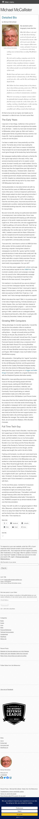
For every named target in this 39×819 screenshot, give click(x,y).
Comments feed (4, 745)
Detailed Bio (9, 17)
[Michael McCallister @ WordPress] (10, 777)
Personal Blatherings (5, 630)
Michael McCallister (16, 9)
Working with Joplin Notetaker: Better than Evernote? (14, 653)
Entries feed (3, 743)
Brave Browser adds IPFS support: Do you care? (13, 796)
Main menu (9, 2)
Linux (1, 625)
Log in (2, 741)
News (1, 627)
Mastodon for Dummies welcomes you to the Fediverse (14, 651)
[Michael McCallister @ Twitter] (4, 777)
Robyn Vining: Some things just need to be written (13, 656)
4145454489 (3, 775)
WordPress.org (4, 747)
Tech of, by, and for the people (8, 794)
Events (2, 623)
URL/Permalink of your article (8, 562)
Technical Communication (7, 632)
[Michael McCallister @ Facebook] (7, 777)
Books (2, 621)
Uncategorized (4, 634)
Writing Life (3, 639)
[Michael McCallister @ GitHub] (1, 777)
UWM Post (27, 269)
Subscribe (4, 604)
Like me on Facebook (6, 689)
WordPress (3, 636)
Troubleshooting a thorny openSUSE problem (12, 791)
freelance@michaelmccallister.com (13, 579)
